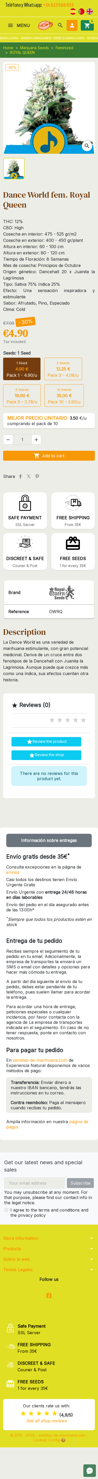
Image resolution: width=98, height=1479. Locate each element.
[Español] (73, 11)
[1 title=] (52, 720)
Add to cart (49, 456)
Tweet (29, 476)
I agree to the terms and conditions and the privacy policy (49, 1212)
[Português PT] (81, 11)
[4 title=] (75, 720)
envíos (12, 872)
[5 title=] (83, 720)
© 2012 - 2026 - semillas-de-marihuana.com (48, 1435)
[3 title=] (68, 720)
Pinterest (37, 476)
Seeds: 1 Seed (17, 353)
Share (20, 476)
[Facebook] (49, 1296)
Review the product (46, 742)
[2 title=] (60, 720)
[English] (90, 11)
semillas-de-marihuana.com (40, 1060)
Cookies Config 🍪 (49, 1440)
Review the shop (46, 755)
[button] (60, 25)
